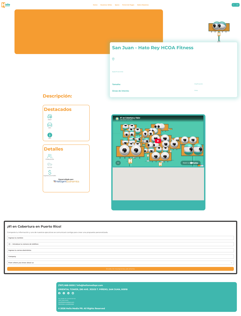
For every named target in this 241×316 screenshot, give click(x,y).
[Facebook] (59, 293)
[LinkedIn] (68, 293)
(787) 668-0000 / (67, 285)
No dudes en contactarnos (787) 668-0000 (67, 299)
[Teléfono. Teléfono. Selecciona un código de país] (10, 244)
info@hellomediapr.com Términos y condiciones (66, 303)
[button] (106, 5)
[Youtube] (73, 293)
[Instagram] (64, 293)
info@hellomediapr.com (90, 285)
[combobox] (120, 263)
